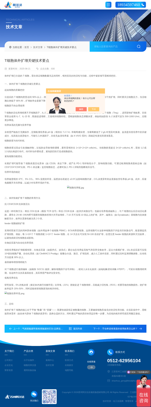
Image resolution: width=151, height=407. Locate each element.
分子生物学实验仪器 (30, 360)
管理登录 (129, 401)
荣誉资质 (9, 370)
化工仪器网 (118, 401)
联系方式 (69, 360)
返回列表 (77, 328)
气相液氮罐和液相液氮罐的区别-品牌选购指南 (44, 328)
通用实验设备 (30, 370)
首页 (26, 47)
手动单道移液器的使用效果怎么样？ (120, 328)
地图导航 (69, 370)
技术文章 (38, 47)
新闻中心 (50, 360)
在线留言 (69, 365)
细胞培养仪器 (30, 365)
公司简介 (9, 360)
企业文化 (9, 365)
